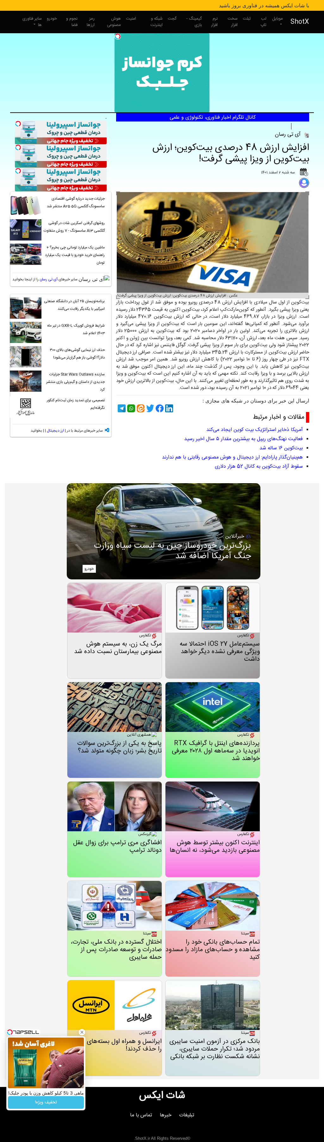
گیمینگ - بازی (194, 21)
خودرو (52, 18)
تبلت (247, 18)
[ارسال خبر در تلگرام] (121, 408)
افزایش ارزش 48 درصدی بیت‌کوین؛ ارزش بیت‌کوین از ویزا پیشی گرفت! (231, 153)
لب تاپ (263, 21)
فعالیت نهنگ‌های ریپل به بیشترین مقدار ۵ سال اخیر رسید (243, 439)
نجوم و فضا (72, 21)
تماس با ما (141, 1115)
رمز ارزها (91, 21)
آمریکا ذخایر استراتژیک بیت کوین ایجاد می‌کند (254, 430)
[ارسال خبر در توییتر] (149, 408)
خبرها (165, 1115)
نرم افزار (214, 21)
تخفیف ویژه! (46, 1102)
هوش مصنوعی (114, 21)
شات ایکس (162, 1096)
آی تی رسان (49, 279)
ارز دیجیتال (300, 126)
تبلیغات (186, 1115)
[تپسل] (118, 36)
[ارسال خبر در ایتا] (140, 408)
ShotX (299, 22)
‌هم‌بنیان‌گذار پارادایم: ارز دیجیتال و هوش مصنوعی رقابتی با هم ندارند (232, 457)
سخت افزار (232, 21)
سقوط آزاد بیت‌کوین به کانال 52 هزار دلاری (259, 466)
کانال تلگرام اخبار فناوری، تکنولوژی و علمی (213, 117)
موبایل (277, 18)
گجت (172, 18)
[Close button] (82, 1032)
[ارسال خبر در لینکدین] (168, 408)
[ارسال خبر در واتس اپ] (130, 408)
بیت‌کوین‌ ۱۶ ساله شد (281, 448)
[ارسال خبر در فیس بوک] (159, 408)
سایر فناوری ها (32, 21)
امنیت (131, 18)
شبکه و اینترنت (156, 21)
